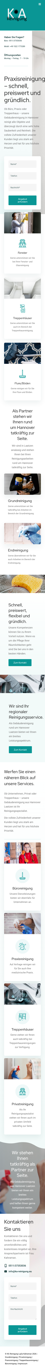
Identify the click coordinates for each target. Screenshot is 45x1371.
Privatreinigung (25, 1357)
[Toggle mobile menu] (40, 4)
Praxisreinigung (11, 1360)
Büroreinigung (10, 1363)
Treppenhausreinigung (28, 1360)
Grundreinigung (11, 1357)
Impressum (22, 1363)
